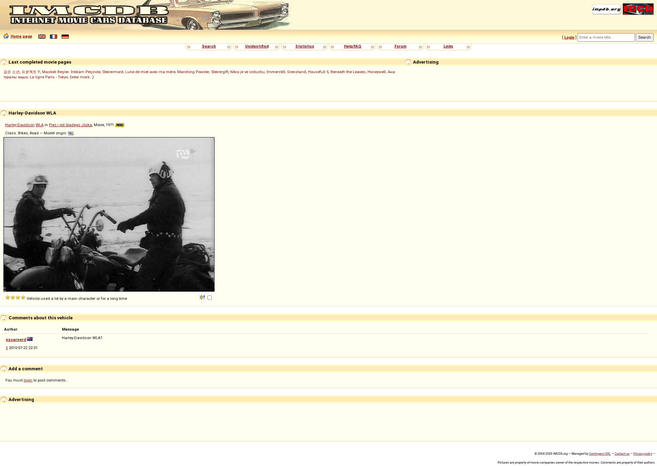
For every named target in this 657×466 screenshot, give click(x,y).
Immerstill (276, 71)
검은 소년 (11, 71)
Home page (21, 36)
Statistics (304, 46)
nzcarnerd (16, 339)
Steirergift (219, 71)
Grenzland (296, 71)
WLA (39, 124)
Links (448, 46)
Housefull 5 (318, 71)
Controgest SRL (600, 453)
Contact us (622, 453)
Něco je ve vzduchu (247, 71)
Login (569, 37)
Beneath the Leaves (348, 71)
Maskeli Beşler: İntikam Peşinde (71, 71)
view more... (81, 77)
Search (209, 46)
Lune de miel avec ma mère (150, 71)
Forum (401, 46)
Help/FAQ (352, 46)
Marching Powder (193, 71)
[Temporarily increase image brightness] (202, 296)
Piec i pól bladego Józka (70, 124)
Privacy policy (642, 453)
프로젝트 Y (31, 71)
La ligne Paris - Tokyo (49, 77)
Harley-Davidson (20, 124)
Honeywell (377, 71)
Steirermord (112, 71)
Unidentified (257, 46)
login (28, 380)
